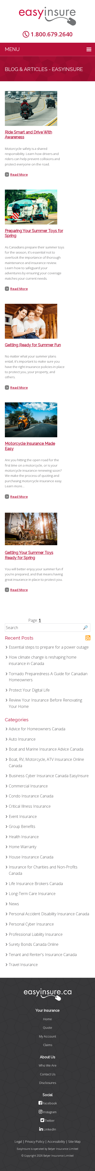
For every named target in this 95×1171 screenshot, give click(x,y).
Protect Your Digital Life (29, 690)
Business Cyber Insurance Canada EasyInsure (49, 775)
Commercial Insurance (28, 786)
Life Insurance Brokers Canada (36, 883)
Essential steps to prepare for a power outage (49, 647)
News (14, 903)
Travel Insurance (23, 964)
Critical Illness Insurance (30, 806)
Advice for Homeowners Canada (37, 729)
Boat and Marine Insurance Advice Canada (46, 749)
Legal (18, 1141)
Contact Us (47, 1074)
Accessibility (56, 1141)
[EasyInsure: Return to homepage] (47, 16)
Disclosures (47, 1082)
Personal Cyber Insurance (31, 924)
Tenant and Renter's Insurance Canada (43, 954)
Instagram (49, 1112)
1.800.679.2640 (52, 34)
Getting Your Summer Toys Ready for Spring (29, 555)
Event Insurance (23, 816)
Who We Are (48, 1065)
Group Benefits (22, 826)
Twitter (49, 1120)
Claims (47, 1045)
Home (47, 1019)
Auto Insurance (22, 739)
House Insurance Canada (31, 857)
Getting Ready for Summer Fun (33, 345)
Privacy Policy (34, 1141)
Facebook (49, 1103)
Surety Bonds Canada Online (33, 944)
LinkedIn (49, 1129)
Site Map (74, 1141)
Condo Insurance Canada (31, 796)
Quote (47, 1027)
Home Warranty (22, 846)
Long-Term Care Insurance (32, 893)
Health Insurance (24, 836)
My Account (47, 1036)
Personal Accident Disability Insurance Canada (49, 913)
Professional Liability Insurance (36, 934)
